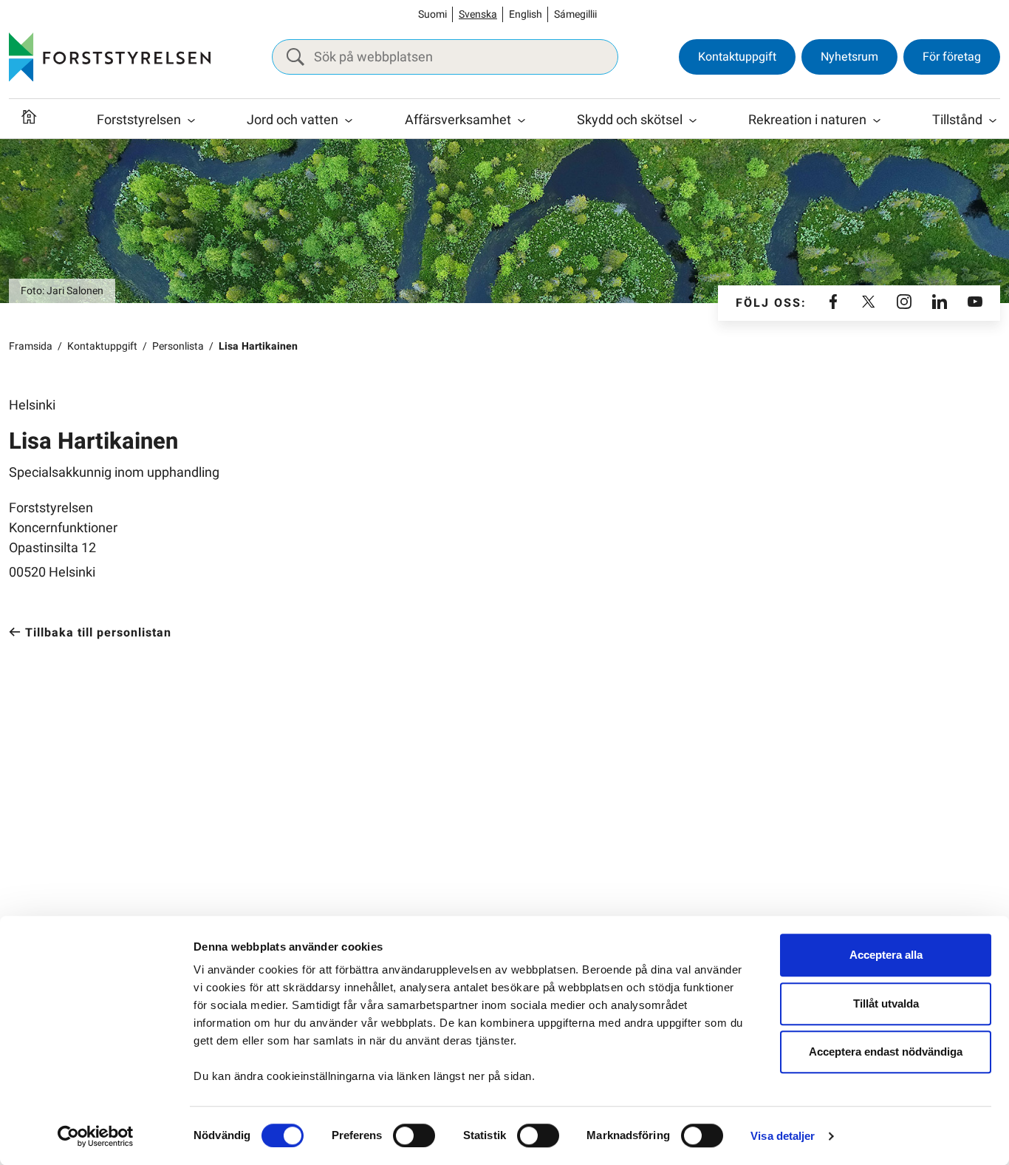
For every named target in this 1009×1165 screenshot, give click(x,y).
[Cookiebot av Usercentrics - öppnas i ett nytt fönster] (95, 1136)
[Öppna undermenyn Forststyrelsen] (191, 120)
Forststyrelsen (139, 120)
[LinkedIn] (939, 303)
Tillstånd (957, 120)
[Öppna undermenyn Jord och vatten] (348, 120)
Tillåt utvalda (886, 1003)
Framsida (30, 346)
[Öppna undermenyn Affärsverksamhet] (521, 120)
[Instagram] (904, 303)
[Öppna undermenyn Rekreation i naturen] (876, 120)
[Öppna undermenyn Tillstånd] (992, 120)
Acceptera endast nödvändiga (885, 1051)
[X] (868, 303)
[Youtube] (975, 303)
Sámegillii (575, 14)
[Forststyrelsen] (110, 57)
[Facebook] (833, 303)
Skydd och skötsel (630, 120)
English (525, 14)
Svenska (478, 14)
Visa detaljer (782, 1136)
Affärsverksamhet (458, 120)
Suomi (432, 14)
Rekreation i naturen (807, 120)
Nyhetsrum (849, 57)
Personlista (178, 346)
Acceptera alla (886, 954)
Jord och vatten (292, 120)
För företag (952, 57)
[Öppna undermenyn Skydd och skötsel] (692, 120)
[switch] (414, 1135)
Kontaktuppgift (737, 57)
